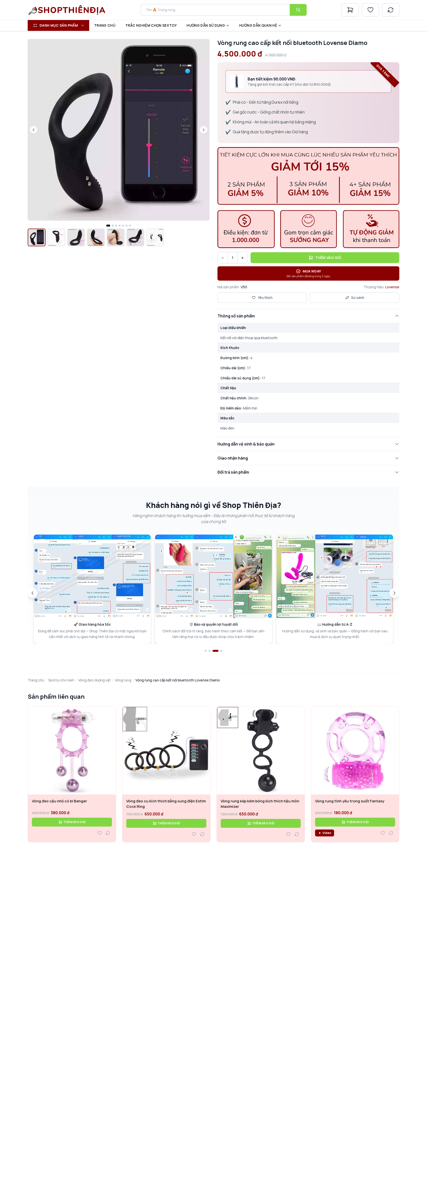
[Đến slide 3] (215, 651)
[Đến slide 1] (206, 651)
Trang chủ (104, 25)
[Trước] (33, 593)
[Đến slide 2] (210, 651)
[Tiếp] (394, 593)
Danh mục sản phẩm (59, 25)
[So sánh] (390, 10)
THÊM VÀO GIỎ (74, 822)
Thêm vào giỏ (328, 257)
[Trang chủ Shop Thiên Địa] (67, 10)
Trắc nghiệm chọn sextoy (151, 25)
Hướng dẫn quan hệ (258, 25)
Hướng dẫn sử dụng (206, 25)
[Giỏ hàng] (350, 10)
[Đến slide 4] (221, 651)
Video (326, 833)
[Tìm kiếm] (298, 10)
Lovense (392, 287)
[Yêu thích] (370, 10)
